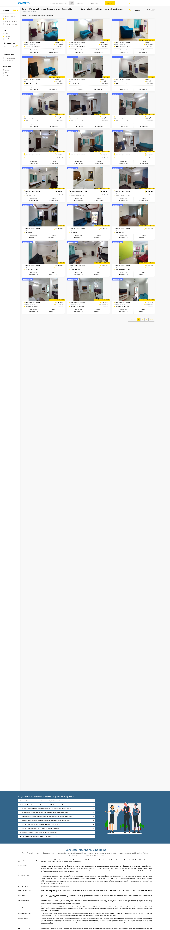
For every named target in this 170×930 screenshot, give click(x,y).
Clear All (15, 10)
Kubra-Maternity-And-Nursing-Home (39, 15)
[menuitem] (132, 320)
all (52, 15)
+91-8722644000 (136, 10)
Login (129, 3)
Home (24, 15)
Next (151, 319)
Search (110, 3)
